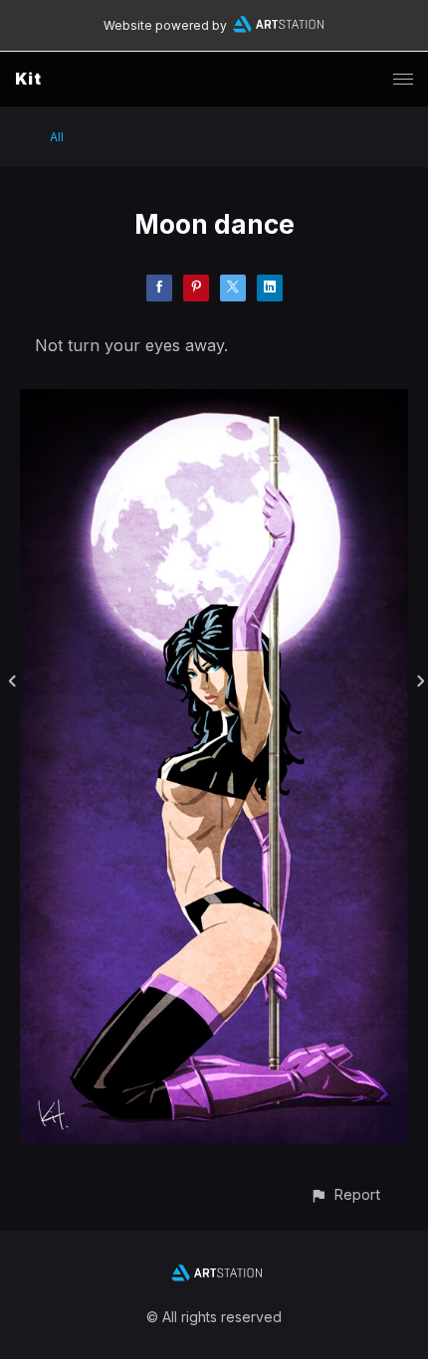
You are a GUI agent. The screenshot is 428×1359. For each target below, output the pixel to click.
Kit (28, 79)
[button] (345, 1194)
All (57, 136)
